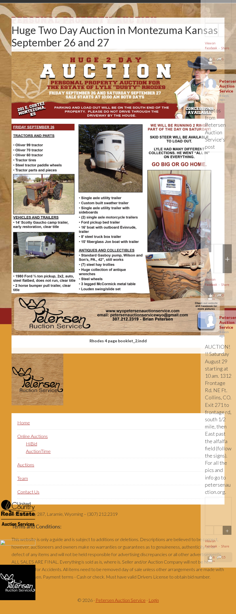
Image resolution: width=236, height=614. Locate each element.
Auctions (25, 464)
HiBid (31, 443)
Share (225, 48)
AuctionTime (38, 451)
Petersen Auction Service (121, 600)
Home (23, 422)
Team (22, 478)
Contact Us (28, 491)
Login (154, 600)
